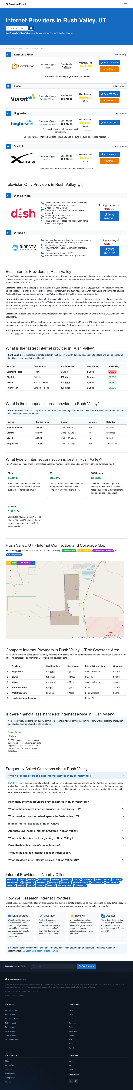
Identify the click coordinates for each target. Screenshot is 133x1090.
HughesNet (12, 387)
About (71, 1061)
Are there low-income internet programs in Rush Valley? (43, 831)
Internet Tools (10, 1065)
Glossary (8, 1069)
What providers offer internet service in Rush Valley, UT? (43, 860)
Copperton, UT (28, 882)
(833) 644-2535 (110, 122)
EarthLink (72, 1010)
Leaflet (74, 638)
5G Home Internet (12, 1018)
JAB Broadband (20, 692)
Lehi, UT (31, 885)
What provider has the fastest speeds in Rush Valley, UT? (43, 816)
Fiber (47, 67)
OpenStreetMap (90, 638)
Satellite (43, 99)
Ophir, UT (22, 879)
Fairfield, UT (117, 879)
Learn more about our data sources (42, 950)
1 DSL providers (84, 550)
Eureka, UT (40, 885)
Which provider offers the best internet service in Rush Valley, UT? (49, 775)
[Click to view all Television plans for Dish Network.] (23, 212)
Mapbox (121, 638)
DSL (8, 562)
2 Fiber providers (69, 550)
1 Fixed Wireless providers (103, 550)
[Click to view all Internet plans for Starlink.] (23, 157)
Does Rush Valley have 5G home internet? (34, 845)
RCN (70, 1039)
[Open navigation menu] (125, 4)
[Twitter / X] (76, 1081)
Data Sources (10, 1073)
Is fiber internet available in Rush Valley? (33, 823)
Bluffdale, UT (54, 882)
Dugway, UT (56, 879)
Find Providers (88, 966)
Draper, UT (51, 885)
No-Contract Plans (12, 1039)
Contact (71, 1069)
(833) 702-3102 (109, 251)
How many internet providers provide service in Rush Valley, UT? (48, 801)
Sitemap (8, 1082)
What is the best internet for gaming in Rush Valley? (40, 838)
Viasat (10, 382)
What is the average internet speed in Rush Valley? (39, 852)
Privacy (7, 995)
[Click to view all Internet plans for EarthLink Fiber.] (23, 65)
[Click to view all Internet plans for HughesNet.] (23, 122)
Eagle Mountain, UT (14, 882)
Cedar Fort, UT (87, 879)
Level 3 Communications (24, 698)
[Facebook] (71, 1081)
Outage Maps (10, 1077)
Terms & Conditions (18, 995)
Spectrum (72, 1023)
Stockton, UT (11, 879)
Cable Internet (10, 1023)
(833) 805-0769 (110, 94)
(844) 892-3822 (109, 216)
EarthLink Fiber (14, 371)
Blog (7, 1061)
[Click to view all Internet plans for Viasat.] (23, 97)
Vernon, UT (67, 879)
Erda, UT (77, 879)
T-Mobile (72, 1035)
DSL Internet (10, 1027)
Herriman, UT (41, 882)
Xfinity (71, 1014)
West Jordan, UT (112, 882)
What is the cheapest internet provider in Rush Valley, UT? (44, 809)
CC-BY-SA (107, 638)
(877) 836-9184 (110, 154)
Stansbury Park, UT (103, 879)
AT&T (71, 1018)
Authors (71, 1065)
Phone (52, 99)
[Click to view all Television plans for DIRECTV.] (23, 247)
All (33, 562)
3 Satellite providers (14, 555)
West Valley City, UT (65, 885)
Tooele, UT (32, 879)
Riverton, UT (65, 882)
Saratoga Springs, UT (81, 882)
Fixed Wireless (24, 562)
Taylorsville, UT (80, 885)
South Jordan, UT (97, 882)
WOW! (71, 1043)
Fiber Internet (10, 1014)
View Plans (109, 69)
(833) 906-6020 (110, 62)
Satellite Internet (11, 1035)
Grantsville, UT (43, 879)
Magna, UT (21, 885)
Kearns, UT (11, 885)
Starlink (10, 377)
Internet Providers (12, 1010)
